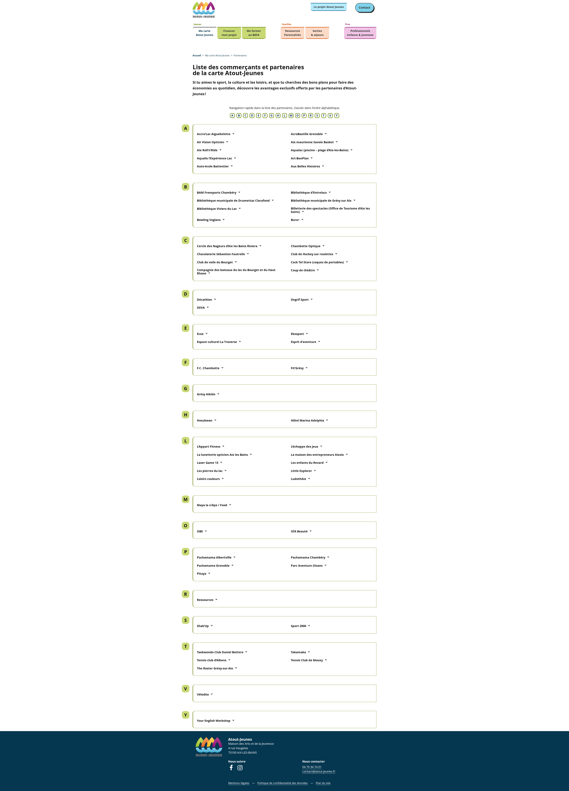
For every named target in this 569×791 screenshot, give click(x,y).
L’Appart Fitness (208, 447)
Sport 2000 (298, 626)
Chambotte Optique (306, 246)
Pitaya (201, 574)
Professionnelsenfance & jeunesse (360, 33)
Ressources (205, 600)
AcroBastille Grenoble (307, 134)
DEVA (201, 308)
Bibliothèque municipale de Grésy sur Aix (321, 201)
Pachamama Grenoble (213, 566)
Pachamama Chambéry (308, 557)
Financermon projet (229, 33)
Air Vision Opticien (210, 142)
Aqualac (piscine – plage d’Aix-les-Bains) (320, 150)
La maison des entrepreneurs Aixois (317, 455)
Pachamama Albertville (214, 557)
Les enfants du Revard (307, 463)
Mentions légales (238, 783)
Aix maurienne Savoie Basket (312, 142)
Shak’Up (203, 626)
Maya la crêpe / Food (212, 505)
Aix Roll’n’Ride (207, 150)
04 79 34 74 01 (312, 767)
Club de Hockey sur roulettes (312, 254)
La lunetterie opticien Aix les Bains (222, 455)
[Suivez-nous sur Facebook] (231, 768)
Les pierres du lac (210, 471)
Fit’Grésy (297, 368)
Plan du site (323, 783)
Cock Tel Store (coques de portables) (317, 262)
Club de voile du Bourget (215, 262)
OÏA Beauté (299, 531)
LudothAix (298, 479)
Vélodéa (203, 694)
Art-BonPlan (300, 158)
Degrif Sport (300, 300)
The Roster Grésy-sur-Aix (215, 668)
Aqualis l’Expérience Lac (214, 158)
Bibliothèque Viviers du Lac (217, 209)
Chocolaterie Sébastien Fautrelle (221, 254)
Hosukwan (204, 420)
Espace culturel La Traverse (217, 342)
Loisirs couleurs (208, 479)
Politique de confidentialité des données (282, 783)
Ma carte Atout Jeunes (217, 55)
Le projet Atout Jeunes (329, 7)
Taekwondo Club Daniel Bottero (220, 652)
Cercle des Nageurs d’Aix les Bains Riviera (227, 246)
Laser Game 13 (207, 463)
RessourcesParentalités (292, 33)
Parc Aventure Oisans (307, 566)
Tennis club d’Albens (211, 660)
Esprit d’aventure (303, 342)
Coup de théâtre (303, 270)
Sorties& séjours (317, 33)
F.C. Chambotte (208, 368)
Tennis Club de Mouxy (307, 660)
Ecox (200, 334)
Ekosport (297, 334)
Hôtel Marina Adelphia (307, 420)
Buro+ (295, 220)
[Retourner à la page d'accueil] (204, 10)
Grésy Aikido (206, 394)
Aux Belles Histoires (305, 166)
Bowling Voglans (209, 220)
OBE (200, 531)
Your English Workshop (213, 721)
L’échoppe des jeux (304, 447)
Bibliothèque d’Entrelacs (309, 193)
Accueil (197, 55)
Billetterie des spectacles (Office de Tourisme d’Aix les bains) (330, 210)
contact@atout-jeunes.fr (318, 771)
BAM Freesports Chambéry (216, 193)
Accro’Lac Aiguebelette (213, 134)
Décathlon (204, 300)
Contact (364, 7)
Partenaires (240, 55)
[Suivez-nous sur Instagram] (240, 768)
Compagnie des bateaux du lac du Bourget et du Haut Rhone (236, 271)
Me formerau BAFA (254, 33)
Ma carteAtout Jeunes (204, 33)
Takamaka (298, 652)
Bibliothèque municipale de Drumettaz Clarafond (233, 201)
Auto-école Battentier (213, 166)
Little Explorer (301, 471)
